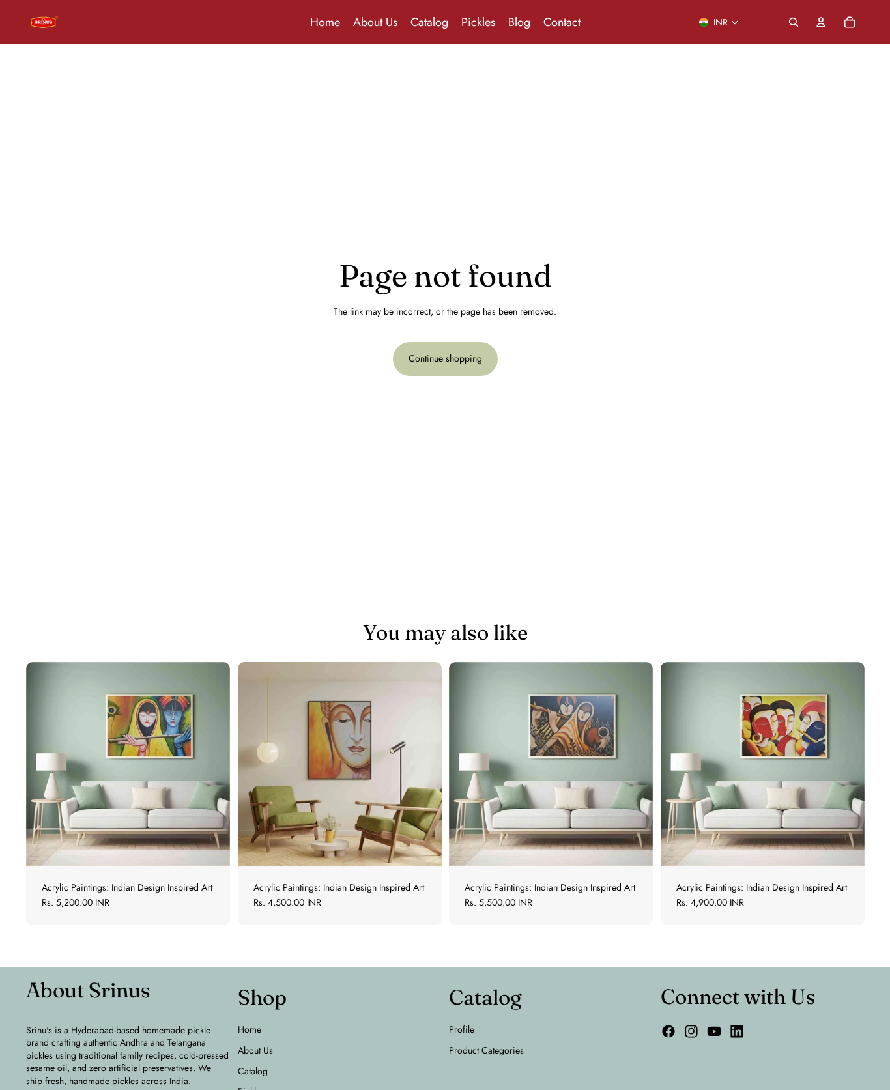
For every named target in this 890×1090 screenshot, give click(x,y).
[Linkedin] (737, 1031)
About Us (255, 1050)
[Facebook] (668, 1031)
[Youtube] (714, 1031)
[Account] (821, 22)
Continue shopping (445, 358)
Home (249, 1029)
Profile (461, 1029)
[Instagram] (691, 1031)
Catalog (253, 1071)
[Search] (793, 22)
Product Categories (486, 1050)
